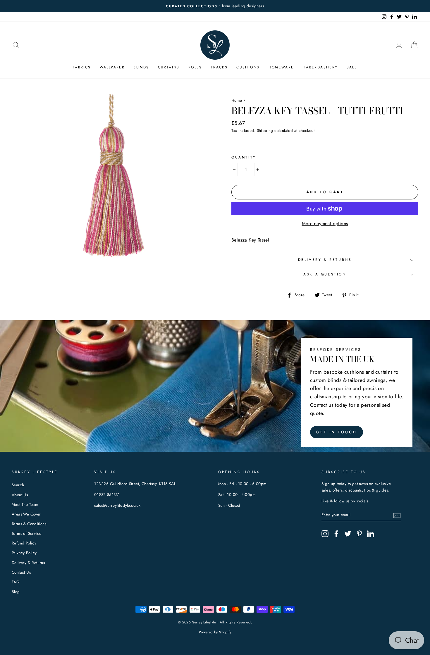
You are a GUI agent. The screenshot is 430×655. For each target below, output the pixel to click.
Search (18, 485)
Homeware (281, 67)
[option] (215, 6)
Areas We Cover (26, 514)
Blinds (141, 67)
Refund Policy (24, 543)
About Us (20, 495)
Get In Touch (336, 432)
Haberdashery (320, 67)
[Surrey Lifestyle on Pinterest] (359, 533)
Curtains (169, 67)
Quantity (243, 157)
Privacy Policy (24, 553)
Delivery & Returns (325, 259)
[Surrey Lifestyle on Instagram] (324, 533)
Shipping (265, 130)
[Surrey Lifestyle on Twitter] (347, 533)
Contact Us (21, 572)
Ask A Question (324, 274)
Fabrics (82, 67)
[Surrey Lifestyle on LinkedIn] (370, 533)
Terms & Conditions (29, 524)
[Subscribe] (397, 515)
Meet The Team (25, 504)
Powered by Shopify (215, 632)
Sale (352, 67)
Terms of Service (26, 533)
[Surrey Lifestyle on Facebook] (336, 533)
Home (236, 100)
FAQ (16, 582)
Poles (195, 67)
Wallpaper (112, 67)
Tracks (219, 67)
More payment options (325, 223)
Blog (16, 591)
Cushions (247, 67)
